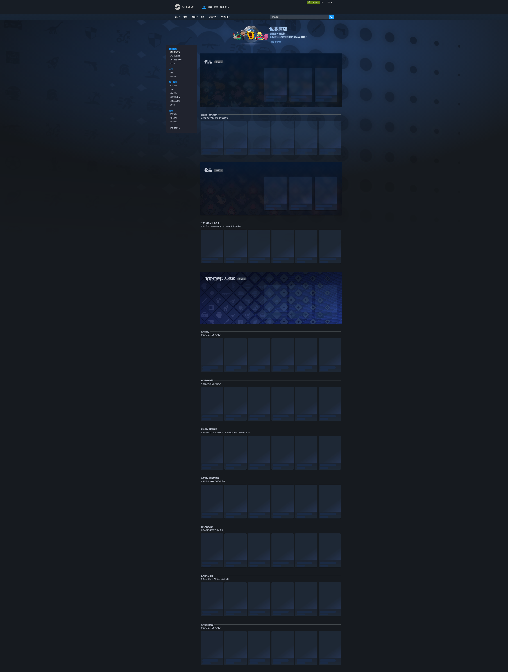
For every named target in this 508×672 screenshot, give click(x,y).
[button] (178, 17)
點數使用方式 (276, 42)
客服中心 (224, 7)
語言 (328, 2)
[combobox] (299, 17)
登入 (322, 2)
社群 (210, 7)
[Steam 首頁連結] (184, 9)
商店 (204, 7)
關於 (216, 7)
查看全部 (219, 62)
